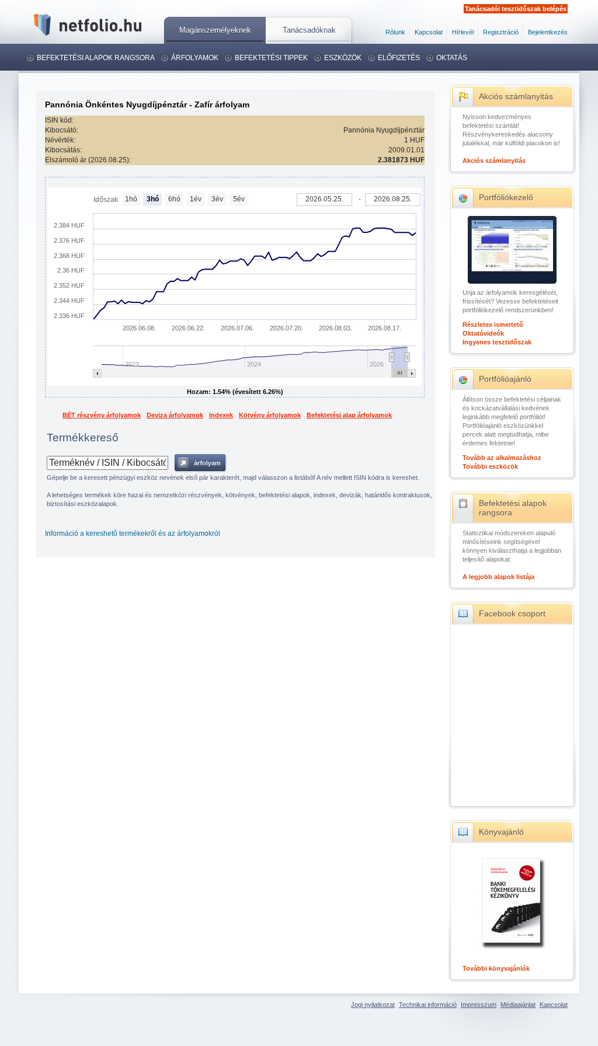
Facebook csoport (512, 613)
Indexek (221, 415)
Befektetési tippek (271, 58)
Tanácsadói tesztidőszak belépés (515, 8)
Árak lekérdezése (200, 463)
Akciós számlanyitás (516, 96)
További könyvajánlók (496, 968)
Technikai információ (428, 1004)
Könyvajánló (501, 831)
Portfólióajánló (505, 378)
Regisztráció (501, 32)
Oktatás (451, 58)
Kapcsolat (429, 32)
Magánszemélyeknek (215, 30)
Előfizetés (399, 58)
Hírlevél (463, 32)
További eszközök (490, 466)
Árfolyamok (194, 58)
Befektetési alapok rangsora (96, 58)
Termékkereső (83, 437)
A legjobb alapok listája (498, 576)
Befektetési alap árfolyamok (349, 415)
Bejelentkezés (548, 32)
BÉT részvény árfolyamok (101, 415)
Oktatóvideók (483, 333)
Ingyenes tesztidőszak (497, 342)
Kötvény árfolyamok (270, 415)
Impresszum (478, 1004)
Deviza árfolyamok (175, 415)
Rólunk (395, 32)
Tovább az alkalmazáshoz (502, 457)
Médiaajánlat (518, 1004)
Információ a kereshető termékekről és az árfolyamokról (132, 533)
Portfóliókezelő (506, 197)
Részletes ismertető (493, 324)
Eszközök (342, 58)
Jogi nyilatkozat (373, 1004)
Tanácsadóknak (309, 30)
